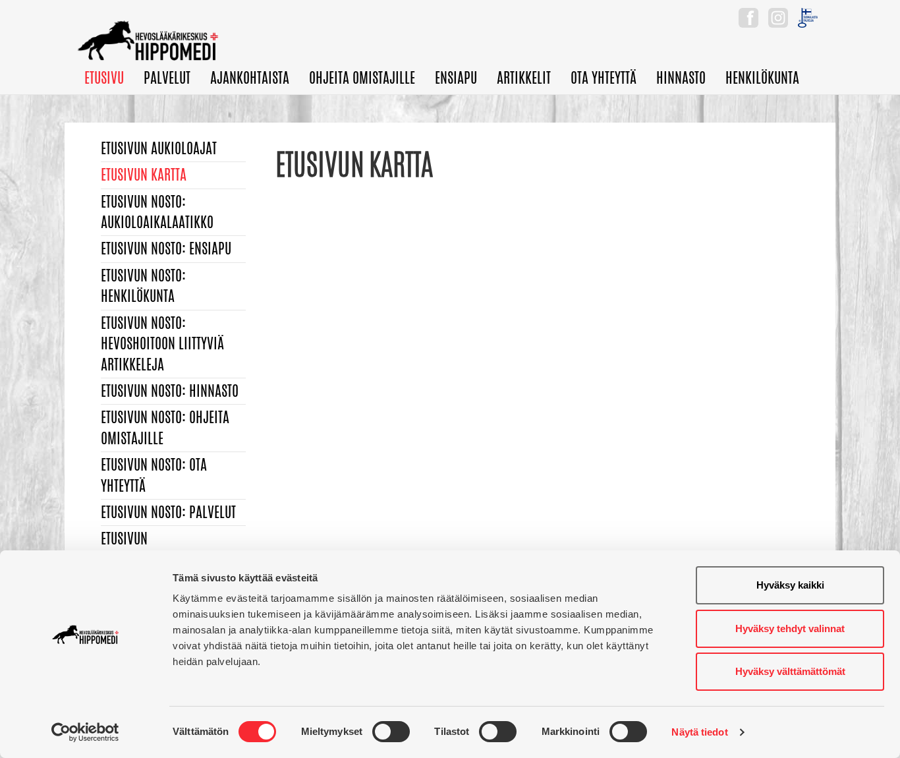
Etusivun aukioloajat (159, 148)
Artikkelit (524, 77)
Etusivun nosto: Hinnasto (170, 390)
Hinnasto (681, 77)
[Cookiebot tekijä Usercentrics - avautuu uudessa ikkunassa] (85, 732)
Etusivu (104, 77)
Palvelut (167, 77)
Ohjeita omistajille (362, 77)
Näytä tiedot (699, 732)
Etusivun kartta (143, 174)
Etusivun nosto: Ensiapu (166, 248)
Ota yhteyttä (603, 77)
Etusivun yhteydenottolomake (156, 548)
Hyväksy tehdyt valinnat (790, 628)
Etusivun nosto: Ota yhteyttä (154, 475)
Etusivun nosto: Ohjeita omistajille (165, 427)
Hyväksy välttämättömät (790, 671)
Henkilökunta (762, 77)
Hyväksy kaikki (790, 585)
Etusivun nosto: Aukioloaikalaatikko (157, 212)
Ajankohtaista (249, 77)
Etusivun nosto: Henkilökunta (143, 285)
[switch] (391, 731)
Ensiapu (456, 77)
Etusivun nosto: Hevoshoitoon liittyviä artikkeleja (162, 343)
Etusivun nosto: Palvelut (168, 512)
